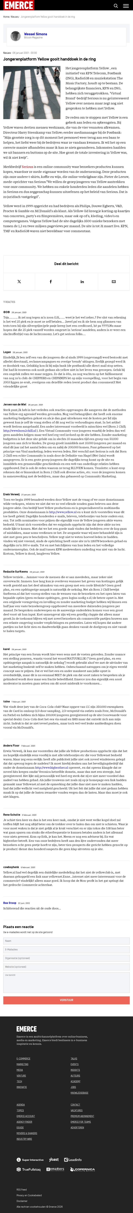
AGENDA (21, 1105)
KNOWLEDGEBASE (79, 1093)
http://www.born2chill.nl (19, 431)
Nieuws (15, 17)
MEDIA (20, 1070)
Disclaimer (22, 1201)
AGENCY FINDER (24, 1122)
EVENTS (75, 1064)
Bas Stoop (9, 903)
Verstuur (66, 1000)
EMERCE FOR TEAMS (81, 1122)
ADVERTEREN (77, 1128)
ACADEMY (75, 1081)
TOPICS (20, 1110)
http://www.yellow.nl (63, 512)
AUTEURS (75, 1076)
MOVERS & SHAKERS (27, 1133)
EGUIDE (20, 1128)
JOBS (73, 1087)
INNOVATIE (22, 1087)
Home (6, 17)
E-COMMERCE (23, 1059)
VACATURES (77, 1110)
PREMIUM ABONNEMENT (82, 1116)
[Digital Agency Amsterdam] (30, 1160)
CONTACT (75, 1105)
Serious (27, 167)
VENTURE (21, 1076)
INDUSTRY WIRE (24, 1139)
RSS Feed (22, 1190)
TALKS (74, 1059)
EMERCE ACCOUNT (26, 1116)
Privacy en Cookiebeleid (29, 1195)
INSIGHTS (75, 1070)
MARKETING (22, 1064)
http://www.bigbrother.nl (51, 768)
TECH (19, 1081)
